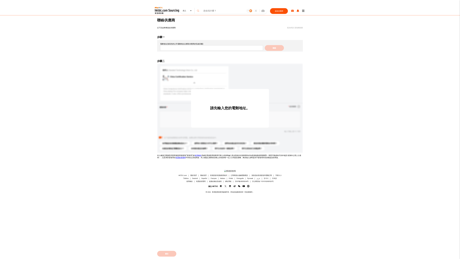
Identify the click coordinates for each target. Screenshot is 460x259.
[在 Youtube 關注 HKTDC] (244, 186)
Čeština (186, 178)
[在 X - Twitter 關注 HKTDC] (225, 186)
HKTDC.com (182, 175)
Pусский (250, 178)
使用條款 (198, 155)
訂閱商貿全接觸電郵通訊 (239, 175)
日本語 (274, 178)
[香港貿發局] (230, 171)
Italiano (222, 178)
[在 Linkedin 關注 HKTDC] (230, 186)
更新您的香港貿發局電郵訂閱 (262, 175)
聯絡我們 (203, 175)
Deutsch (195, 178)
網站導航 (228, 181)
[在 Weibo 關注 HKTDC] (234, 186)
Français (214, 178)
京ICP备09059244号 (242, 181)
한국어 (266, 178)
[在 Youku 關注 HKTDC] (248, 186)
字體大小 (278, 175)
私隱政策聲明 (181, 158)
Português (240, 178)
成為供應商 (279, 11)
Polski (231, 178)
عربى (258, 178)
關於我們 (193, 175)
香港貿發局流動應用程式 (218, 175)
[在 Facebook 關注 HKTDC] (221, 186)
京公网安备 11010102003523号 (263, 181)
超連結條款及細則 (215, 181)
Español (204, 178)
